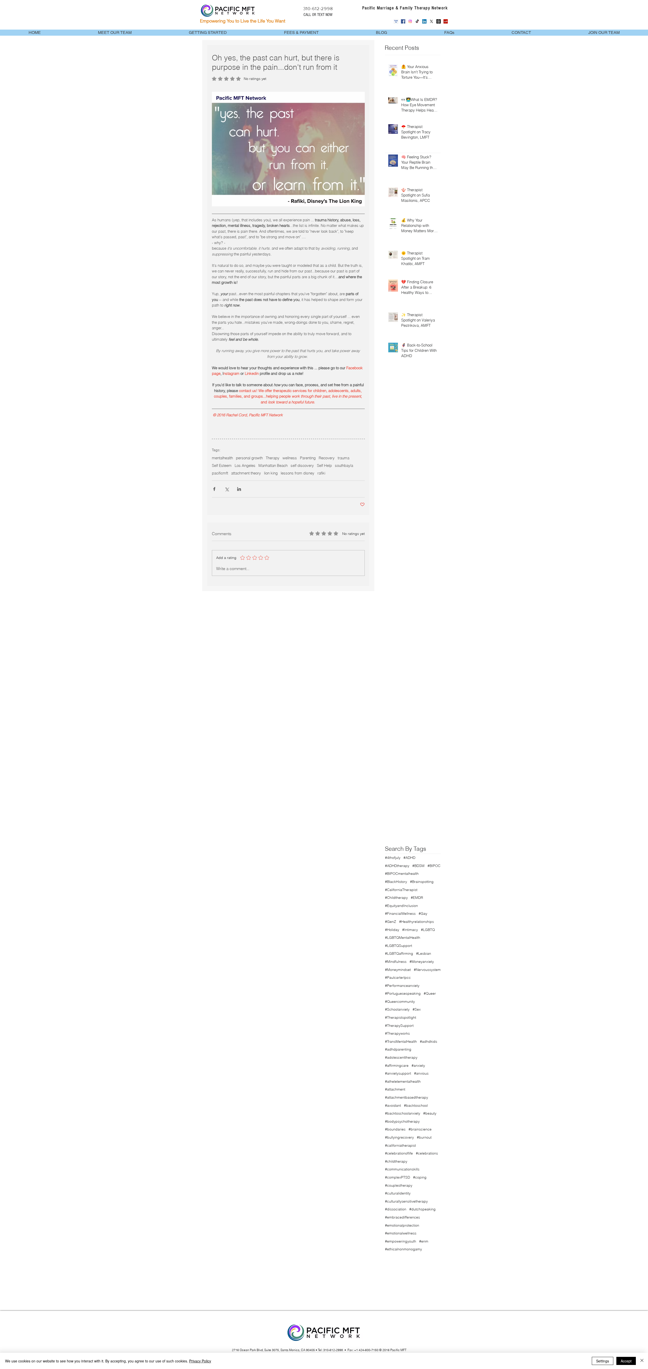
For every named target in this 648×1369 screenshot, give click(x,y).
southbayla (344, 465)
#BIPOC (434, 865)
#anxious (421, 1073)
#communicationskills (402, 1169)
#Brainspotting (422, 881)
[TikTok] (417, 21)
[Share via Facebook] (214, 489)
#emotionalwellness (400, 1233)
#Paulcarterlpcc (398, 977)
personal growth (249, 458)
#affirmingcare (397, 1065)
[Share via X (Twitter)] (226, 489)
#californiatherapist (400, 1145)
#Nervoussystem (427, 969)
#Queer (430, 993)
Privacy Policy (200, 1360)
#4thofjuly (392, 857)
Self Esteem (222, 465)
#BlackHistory (396, 881)
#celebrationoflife (399, 1153)
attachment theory (246, 473)
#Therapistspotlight (400, 1017)
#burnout (424, 1137)
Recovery (327, 458)
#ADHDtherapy (397, 865)
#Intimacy (410, 929)
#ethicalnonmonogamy (403, 1249)
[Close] (642, 1361)
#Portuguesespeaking (403, 993)
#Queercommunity (400, 1001)
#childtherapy (396, 1161)
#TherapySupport (399, 1025)
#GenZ (390, 921)
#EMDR (417, 897)
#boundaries (395, 1129)
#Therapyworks (397, 1033)
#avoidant (393, 1105)
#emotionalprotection (402, 1225)
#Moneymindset (398, 969)
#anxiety (418, 1065)
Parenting (308, 458)
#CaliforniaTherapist (401, 889)
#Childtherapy (396, 897)
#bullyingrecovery (399, 1137)
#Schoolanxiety (397, 1009)
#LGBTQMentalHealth (402, 937)
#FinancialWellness (400, 913)
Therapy (272, 458)
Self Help (324, 465)
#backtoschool (416, 1105)
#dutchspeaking (422, 1209)
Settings (602, 1360)
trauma (343, 458)
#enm (423, 1241)
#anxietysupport (398, 1073)
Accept (626, 1360)
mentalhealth (222, 458)
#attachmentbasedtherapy (406, 1097)
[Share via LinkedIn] (239, 489)
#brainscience (420, 1129)
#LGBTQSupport (398, 945)
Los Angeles (245, 465)
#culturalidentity (398, 1193)
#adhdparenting (398, 1049)
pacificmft (220, 473)
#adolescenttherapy (401, 1057)
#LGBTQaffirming (399, 953)
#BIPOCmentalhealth (402, 873)
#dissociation (395, 1209)
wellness (289, 458)
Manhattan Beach (273, 465)
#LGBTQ (428, 929)
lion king (271, 473)
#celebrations (427, 1153)
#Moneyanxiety (422, 961)
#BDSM (418, 865)
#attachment (395, 1089)
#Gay (423, 913)
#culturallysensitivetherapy (406, 1201)
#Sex (417, 1009)
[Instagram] (410, 21)
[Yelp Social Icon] (445, 21)
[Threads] (438, 21)
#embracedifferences (402, 1217)
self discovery (302, 465)
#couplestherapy (398, 1185)
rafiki (321, 473)
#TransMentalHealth (401, 1041)
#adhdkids (428, 1041)
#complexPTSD (397, 1177)
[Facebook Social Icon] (403, 21)
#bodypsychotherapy (402, 1121)
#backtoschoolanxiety (402, 1113)
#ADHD (409, 857)
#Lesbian (423, 953)
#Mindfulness (396, 961)
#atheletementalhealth (403, 1081)
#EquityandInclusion (401, 905)
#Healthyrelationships (416, 921)
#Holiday (392, 929)
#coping (420, 1177)
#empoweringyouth (400, 1241)
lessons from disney (297, 473)
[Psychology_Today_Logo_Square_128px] (396, 21)
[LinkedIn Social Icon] (424, 21)
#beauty (429, 1113)
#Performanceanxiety (402, 985)
